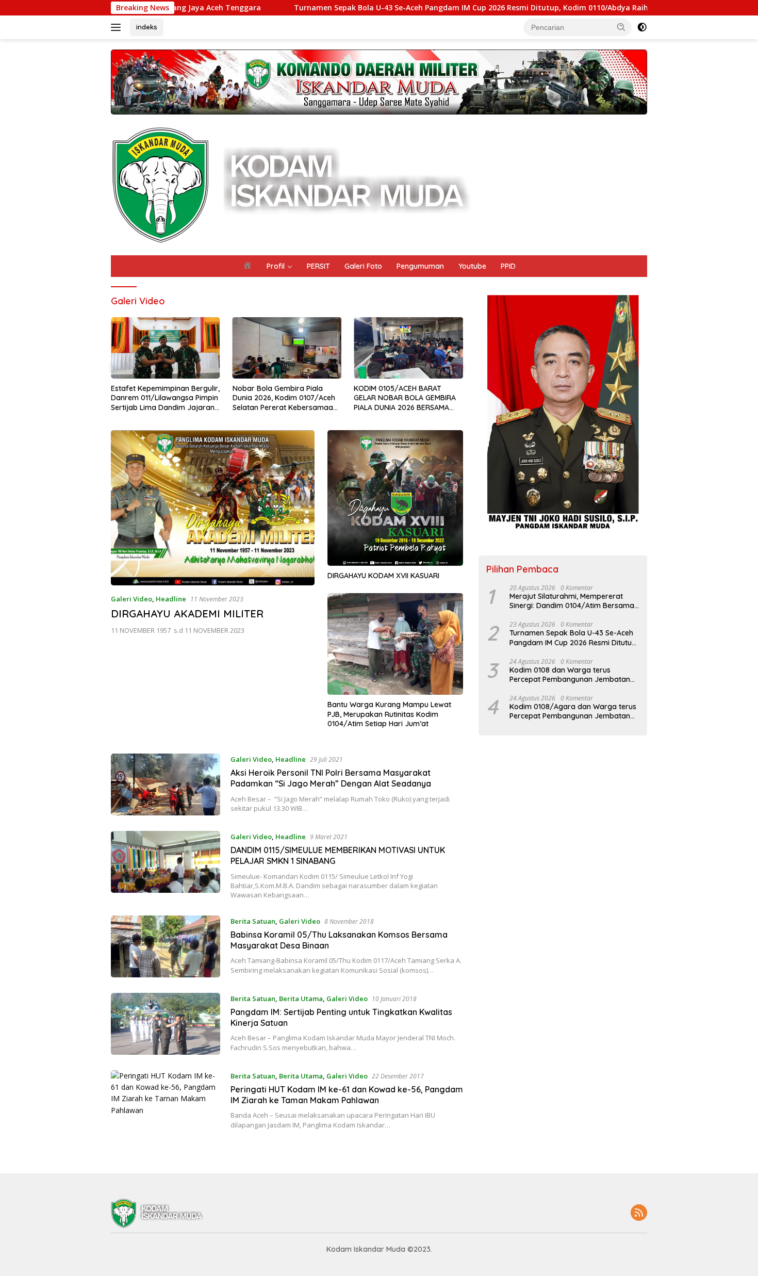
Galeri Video (131, 598)
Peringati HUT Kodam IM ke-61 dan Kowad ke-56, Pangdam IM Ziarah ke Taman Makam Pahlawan (346, 1094)
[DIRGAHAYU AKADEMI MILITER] (213, 507)
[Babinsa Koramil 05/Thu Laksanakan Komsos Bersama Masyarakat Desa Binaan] (165, 946)
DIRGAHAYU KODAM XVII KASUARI (383, 575)
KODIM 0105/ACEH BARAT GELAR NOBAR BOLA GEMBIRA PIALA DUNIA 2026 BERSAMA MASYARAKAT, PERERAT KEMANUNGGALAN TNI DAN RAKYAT (405, 398)
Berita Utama (301, 998)
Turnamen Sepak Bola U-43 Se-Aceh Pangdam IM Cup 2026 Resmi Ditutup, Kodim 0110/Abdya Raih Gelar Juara (404, 7)
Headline (171, 598)
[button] (621, 27)
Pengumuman (420, 266)
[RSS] (639, 1213)
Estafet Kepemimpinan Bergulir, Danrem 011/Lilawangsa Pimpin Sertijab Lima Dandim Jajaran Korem (165, 398)
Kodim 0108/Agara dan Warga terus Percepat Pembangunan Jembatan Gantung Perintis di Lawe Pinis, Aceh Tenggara (572, 711)
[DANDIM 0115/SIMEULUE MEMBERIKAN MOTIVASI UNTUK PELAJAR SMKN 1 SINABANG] (165, 862)
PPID (508, 266)
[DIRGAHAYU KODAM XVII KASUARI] (395, 498)
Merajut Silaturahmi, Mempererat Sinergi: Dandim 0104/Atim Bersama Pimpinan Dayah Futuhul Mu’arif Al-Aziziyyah (571, 601)
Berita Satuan (252, 921)
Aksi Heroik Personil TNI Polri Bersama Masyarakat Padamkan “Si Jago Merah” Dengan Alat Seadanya (330, 778)
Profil (276, 266)
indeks (146, 27)
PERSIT (318, 266)
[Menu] (118, 27)
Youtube (472, 266)
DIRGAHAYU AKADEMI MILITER (187, 613)
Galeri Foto (363, 266)
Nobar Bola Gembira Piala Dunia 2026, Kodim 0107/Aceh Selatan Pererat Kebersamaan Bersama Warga (285, 398)
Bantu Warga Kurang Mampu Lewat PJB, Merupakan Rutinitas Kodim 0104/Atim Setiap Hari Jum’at (389, 714)
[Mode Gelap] (642, 27)
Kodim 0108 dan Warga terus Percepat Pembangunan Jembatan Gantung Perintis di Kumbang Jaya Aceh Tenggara (569, 674)
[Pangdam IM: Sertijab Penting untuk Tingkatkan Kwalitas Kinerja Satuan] (165, 1024)
